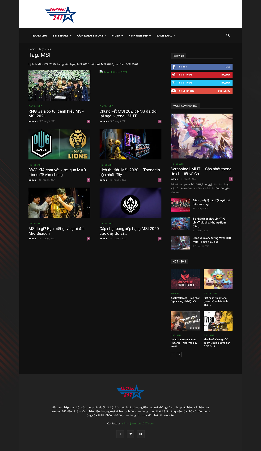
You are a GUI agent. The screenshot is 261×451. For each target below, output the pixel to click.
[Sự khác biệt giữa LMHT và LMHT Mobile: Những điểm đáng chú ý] (180, 223)
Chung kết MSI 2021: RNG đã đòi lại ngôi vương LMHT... (128, 113)
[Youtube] (141, 434)
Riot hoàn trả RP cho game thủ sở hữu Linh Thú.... (216, 301)
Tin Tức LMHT (35, 106)
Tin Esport (61, 35)
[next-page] (179, 354)
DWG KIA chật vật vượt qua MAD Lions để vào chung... (57, 172)
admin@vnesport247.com (138, 423)
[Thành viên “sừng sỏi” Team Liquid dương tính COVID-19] (218, 321)
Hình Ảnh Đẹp (138, 35)
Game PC (175, 293)
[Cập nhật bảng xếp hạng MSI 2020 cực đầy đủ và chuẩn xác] (130, 203)
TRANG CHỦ (39, 35)
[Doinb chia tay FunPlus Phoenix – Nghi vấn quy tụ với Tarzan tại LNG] (185, 321)
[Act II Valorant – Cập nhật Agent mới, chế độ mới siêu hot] (185, 279)
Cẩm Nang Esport (90, 35)
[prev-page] (173, 354)
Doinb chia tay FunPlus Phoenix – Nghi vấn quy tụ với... (184, 343)
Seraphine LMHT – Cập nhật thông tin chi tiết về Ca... (201, 171)
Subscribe (224, 90)
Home (31, 49)
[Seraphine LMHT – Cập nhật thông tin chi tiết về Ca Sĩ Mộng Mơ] (202, 136)
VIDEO (116, 35)
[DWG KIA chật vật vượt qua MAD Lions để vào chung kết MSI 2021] (59, 144)
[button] (228, 36)
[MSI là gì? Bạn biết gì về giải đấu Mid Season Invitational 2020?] (59, 203)
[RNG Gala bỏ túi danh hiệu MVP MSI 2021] (59, 85)
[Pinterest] (130, 434)
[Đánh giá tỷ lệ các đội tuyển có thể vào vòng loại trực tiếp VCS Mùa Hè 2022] (180, 205)
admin (32, 121)
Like (227, 66)
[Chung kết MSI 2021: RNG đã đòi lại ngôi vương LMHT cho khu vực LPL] (130, 85)
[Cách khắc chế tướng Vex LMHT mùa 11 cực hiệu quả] (180, 242)
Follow (225, 74)
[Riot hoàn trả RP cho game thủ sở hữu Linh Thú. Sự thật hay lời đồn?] (218, 279)
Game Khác (164, 35)
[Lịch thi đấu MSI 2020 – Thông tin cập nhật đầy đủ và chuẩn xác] (130, 144)
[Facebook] (120, 434)
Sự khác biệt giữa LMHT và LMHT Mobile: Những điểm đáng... (209, 222)
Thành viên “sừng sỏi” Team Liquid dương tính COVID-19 (217, 343)
